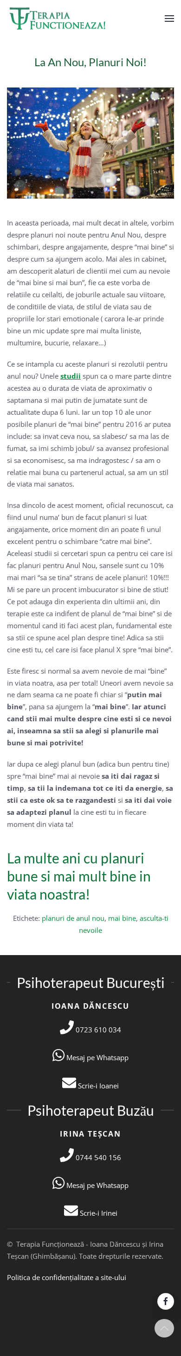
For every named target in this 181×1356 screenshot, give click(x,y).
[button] (169, 18)
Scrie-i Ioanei (97, 1085)
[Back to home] (59, 18)
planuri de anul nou (73, 918)
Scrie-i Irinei (97, 1213)
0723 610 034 (97, 1029)
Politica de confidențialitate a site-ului (66, 1277)
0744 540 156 (97, 1157)
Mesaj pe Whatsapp (97, 1057)
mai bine (122, 918)
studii (70, 376)
